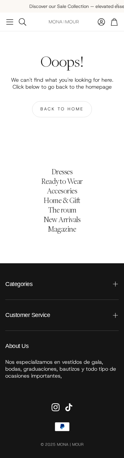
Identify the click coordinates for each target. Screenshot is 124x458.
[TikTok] (69, 407)
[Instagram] (56, 407)
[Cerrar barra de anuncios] (117, 5)
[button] (9, 21)
